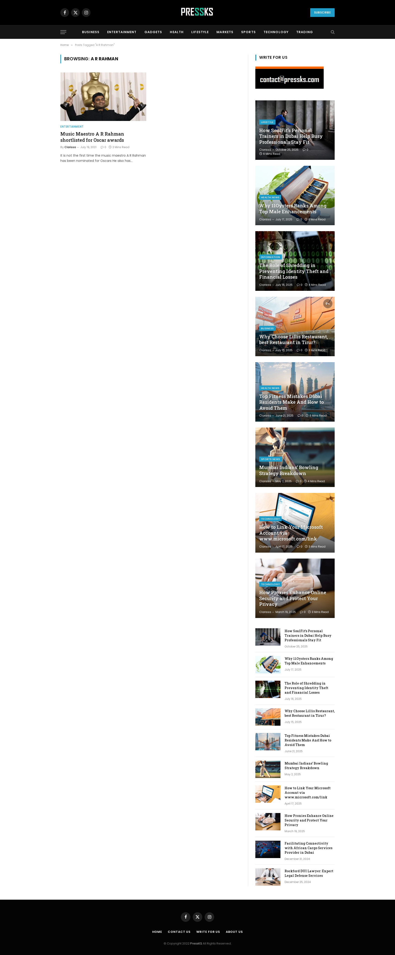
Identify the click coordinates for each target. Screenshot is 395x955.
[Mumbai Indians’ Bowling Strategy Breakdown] (295, 457)
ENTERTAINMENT (122, 32)
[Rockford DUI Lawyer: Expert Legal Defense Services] (267, 877)
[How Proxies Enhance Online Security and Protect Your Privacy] (295, 588)
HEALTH (177, 32)
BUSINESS (90, 32)
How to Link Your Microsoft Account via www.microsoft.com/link (291, 533)
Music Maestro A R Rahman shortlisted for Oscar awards (92, 137)
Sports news (270, 459)
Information (270, 257)
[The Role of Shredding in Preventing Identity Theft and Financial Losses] (295, 261)
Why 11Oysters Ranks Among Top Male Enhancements (292, 208)
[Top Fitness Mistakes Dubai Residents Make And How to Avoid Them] (295, 392)
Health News (270, 197)
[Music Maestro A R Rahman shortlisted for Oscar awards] (103, 96)
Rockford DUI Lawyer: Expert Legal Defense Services (309, 873)
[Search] (332, 32)
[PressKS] (197, 12)
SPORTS (248, 32)
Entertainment (72, 126)
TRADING (304, 32)
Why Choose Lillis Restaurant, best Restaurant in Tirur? (293, 339)
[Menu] (63, 32)
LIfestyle (267, 122)
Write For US (208, 932)
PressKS (196, 943)
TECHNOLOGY (276, 32)
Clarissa (70, 147)
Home (157, 932)
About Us (234, 932)
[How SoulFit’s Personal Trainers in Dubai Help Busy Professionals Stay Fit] (267, 637)
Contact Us (179, 932)
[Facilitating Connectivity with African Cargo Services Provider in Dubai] (267, 849)
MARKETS (224, 32)
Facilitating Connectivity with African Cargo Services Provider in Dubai (308, 848)
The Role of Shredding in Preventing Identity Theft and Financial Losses (293, 271)
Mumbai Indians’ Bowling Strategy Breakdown (288, 470)
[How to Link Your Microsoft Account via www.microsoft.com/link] (295, 522)
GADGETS (153, 32)
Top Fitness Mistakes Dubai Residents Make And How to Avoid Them (291, 402)
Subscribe (322, 12)
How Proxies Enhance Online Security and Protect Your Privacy (292, 598)
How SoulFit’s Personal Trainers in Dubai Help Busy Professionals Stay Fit (291, 136)
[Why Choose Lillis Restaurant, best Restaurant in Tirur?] (295, 326)
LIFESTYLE (200, 32)
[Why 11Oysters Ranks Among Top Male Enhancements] (295, 195)
